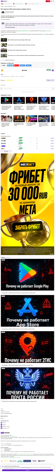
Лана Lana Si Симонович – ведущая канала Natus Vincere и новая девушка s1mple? (44, 125)
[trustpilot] (20, 461)
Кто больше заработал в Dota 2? (33, 3)
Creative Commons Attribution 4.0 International (25, 454)
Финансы (2, 418)
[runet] (2, 461)
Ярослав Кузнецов (5, 76)
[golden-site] (6, 461)
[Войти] (51, 1)
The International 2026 (19, 3)
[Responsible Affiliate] (42, 461)
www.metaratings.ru (13, 436)
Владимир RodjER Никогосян (24, 30)
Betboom (12, 76)
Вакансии (2, 410)
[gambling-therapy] (34, 461)
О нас (2, 408)
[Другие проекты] (4, 1)
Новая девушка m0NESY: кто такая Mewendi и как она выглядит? (31, 124)
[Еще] (53, 1)
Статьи (3, 257)
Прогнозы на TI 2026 (7, 3)
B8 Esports (22, 76)
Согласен (27, 470)
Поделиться (49, 80)
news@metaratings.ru (7, 448)
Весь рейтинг (6, 151)
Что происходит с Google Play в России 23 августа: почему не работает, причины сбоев (6, 108)
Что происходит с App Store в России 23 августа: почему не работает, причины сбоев (19, 108)
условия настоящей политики (25, 467)
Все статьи (8, 257)
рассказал (47, 30)
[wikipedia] (13, 461)
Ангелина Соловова (9, 11)
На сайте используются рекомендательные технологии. (11, 457)
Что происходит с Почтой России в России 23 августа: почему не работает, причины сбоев (44, 108)
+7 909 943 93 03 (7, 450)
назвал (43, 34)
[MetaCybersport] (5, 433)
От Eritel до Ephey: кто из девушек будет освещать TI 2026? (19, 124)
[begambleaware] (27, 461)
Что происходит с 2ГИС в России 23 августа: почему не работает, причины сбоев (31, 108)
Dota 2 (17, 76)
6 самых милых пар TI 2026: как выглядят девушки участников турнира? (6, 125)
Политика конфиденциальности (6, 413)
